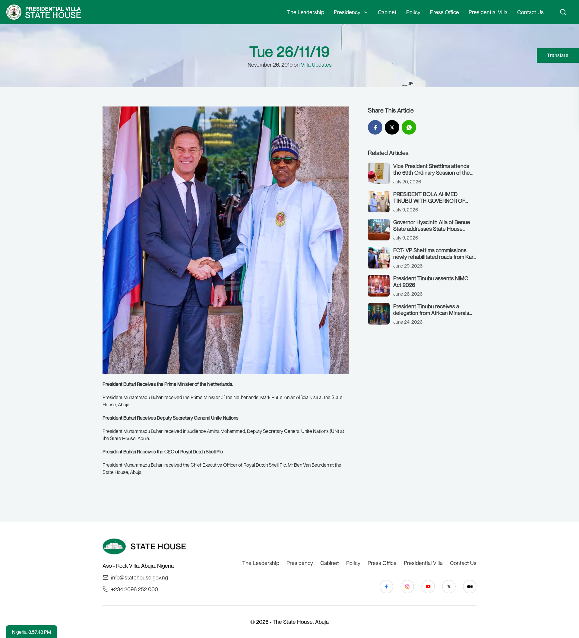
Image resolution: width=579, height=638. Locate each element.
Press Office (444, 12)
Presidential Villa (488, 12)
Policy (413, 12)
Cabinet (387, 12)
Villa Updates (316, 64)
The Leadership (305, 12)
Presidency (347, 12)
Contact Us (530, 12)
